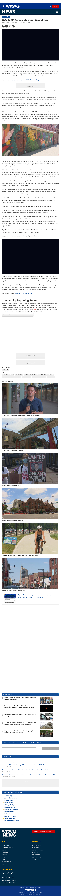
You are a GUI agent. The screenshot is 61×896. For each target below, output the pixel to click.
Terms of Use (31, 894)
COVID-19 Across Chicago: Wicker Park (13, 590)
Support (39, 887)
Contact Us (35, 852)
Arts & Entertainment (7, 848)
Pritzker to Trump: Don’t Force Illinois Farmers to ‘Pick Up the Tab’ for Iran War (23, 760)
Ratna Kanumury (26, 377)
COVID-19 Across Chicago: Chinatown (13, 450)
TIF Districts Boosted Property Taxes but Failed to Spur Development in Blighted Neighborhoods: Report (20, 723)
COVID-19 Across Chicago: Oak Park (12, 520)
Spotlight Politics (10, 816)
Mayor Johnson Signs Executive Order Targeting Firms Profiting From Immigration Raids (20, 732)
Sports (3, 864)
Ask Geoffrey (8, 800)
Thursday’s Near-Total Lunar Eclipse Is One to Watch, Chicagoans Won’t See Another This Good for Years (19, 707)
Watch (27, 887)
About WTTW (33, 887)
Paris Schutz (5, 22)
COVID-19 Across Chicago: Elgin (11, 485)
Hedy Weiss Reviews (11, 809)
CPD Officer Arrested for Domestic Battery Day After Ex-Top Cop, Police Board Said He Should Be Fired (20, 715)
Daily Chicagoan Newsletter (9, 880)
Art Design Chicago (10, 798)
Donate (56, 6)
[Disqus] (30, 626)
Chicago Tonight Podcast (8, 878)
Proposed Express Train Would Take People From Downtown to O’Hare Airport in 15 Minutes (27, 770)
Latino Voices (8, 814)
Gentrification (6, 377)
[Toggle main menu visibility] (3, 5)
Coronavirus (19, 374)
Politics (3, 859)
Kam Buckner (50, 377)
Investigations (9, 812)
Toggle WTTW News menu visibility (58, 12)
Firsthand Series (9, 807)
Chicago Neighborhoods (39, 377)
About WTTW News (37, 850)
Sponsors (34, 859)
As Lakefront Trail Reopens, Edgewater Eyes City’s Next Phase (20, 555)
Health (3, 857)
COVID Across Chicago (8, 374)
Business (6, 17)
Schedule (22, 887)
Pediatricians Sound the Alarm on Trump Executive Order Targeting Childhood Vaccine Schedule (28, 775)
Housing (51, 374)
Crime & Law (5, 852)
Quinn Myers (13, 22)
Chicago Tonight (9, 805)
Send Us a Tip (36, 855)
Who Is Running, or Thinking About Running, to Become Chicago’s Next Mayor (20, 698)
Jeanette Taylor (16, 377)
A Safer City (8, 796)
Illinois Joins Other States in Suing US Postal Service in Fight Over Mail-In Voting (24, 765)
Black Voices (8, 803)
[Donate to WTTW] (30, 890)
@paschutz (18, 293)
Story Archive (35, 848)
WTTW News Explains (11, 821)
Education (4, 855)
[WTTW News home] (8, 11)
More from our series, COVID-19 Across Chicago (24, 80)
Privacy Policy (24, 894)
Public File (37, 894)
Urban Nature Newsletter (8, 883)
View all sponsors (30, 86)
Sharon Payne (43, 374)
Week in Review (9, 818)
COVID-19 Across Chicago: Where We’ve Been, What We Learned (20, 415)
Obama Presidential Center (31, 374)
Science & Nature (6, 862)
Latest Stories (5, 845)
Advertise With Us (37, 857)
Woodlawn (5, 369)
